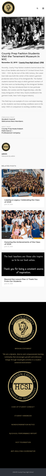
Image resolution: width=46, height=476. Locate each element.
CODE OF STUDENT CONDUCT (23, 407)
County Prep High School (29, 62)
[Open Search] (37, 9)
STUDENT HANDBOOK (23, 416)
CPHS (42, 62)
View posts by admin (8, 156)
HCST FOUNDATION (23, 442)
